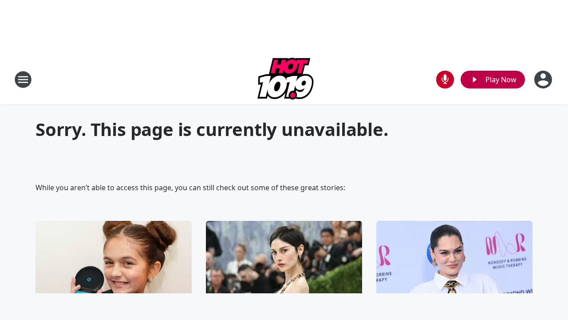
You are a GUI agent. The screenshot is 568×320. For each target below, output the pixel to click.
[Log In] (544, 79)
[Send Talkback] (445, 79)
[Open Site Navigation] (23, 79)
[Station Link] (284, 79)
